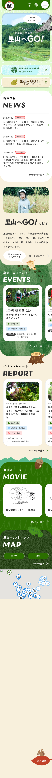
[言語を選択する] (36, 5)
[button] (9, 572)
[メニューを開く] (45, 5)
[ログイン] (29, 5)
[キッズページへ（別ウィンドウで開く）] (26, 82)
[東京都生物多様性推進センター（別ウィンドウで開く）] (26, 70)
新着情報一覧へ (37, 174)
